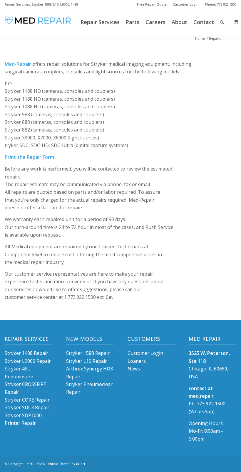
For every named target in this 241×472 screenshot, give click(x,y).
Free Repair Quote (152, 4)
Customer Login (186, 4)
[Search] (222, 22)
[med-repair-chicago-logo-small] (38, 22)
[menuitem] (152, 4)
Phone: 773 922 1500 (220, 4)
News (134, 368)
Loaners (137, 361)
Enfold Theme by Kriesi (66, 463)
